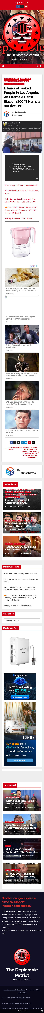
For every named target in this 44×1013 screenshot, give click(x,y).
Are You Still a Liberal (11, 78)
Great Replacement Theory (14, 821)
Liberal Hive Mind (9, 84)
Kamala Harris (23, 81)
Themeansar (22, 993)
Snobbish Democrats (12, 497)
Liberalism (20, 84)
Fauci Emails (15, 870)
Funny (8, 846)
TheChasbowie (20, 112)
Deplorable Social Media (23, 1003)
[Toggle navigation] (20, 65)
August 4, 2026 (13, 831)
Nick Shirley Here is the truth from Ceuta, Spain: (20, 826)
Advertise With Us (7, 1003)
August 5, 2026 (13, 807)
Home (3, 998)
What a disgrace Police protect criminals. (21, 185)
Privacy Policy (29, 1008)
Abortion (9, 520)
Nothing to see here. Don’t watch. (18, 218)
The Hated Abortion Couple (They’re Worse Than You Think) (19, 526)
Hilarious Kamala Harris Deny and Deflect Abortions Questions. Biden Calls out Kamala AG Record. (29, 452)
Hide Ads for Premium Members (12, 1008)
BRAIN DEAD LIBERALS (10, 81)
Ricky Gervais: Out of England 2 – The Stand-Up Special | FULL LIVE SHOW (21, 852)
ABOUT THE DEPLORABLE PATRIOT (18, 998)
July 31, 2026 (12, 856)
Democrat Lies (19, 491)
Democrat (9, 491)
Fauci (7, 870)
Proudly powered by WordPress (14, 990)
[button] (37, 66)
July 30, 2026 (13, 880)
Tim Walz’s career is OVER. (14, 449)
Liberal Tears (22, 494)
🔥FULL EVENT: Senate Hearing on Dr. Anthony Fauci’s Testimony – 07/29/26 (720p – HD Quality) (21, 210)
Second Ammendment (13, 797)
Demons (28, 491)
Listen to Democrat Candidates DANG (17, 501)
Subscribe (38, 1008)
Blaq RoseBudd (25, 78)
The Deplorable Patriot (22, 55)
